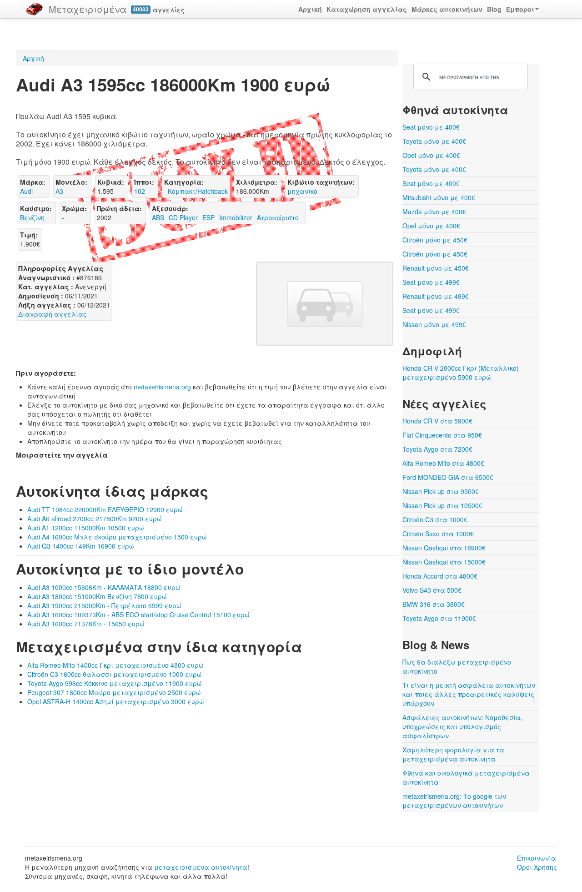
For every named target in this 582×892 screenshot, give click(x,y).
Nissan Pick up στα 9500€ (440, 491)
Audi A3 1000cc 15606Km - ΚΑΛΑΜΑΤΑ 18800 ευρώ (104, 587)
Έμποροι (520, 9)
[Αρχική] (34, 9)
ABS (158, 217)
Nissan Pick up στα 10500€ (442, 505)
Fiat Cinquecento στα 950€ (442, 434)
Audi (26, 191)
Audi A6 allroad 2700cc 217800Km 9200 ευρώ (94, 518)
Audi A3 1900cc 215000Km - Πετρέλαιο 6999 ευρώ (104, 605)
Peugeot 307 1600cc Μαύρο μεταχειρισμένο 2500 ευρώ (114, 692)
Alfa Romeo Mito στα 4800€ (443, 463)
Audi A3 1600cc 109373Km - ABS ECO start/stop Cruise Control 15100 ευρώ (138, 614)
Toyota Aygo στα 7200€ (437, 449)
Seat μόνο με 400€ (431, 126)
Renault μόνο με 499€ (435, 296)
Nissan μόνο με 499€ (434, 324)
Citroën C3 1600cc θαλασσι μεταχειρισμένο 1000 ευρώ (114, 674)
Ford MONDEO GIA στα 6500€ (447, 477)
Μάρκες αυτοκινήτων (446, 9)
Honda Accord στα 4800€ (439, 575)
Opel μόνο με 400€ (431, 155)
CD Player (183, 217)
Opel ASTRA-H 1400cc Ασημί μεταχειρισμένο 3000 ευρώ (115, 701)
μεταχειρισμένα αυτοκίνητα (200, 867)
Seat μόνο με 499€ (431, 282)
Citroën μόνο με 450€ (434, 239)
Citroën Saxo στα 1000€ (438, 533)
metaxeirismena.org (162, 386)
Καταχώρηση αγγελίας (366, 9)
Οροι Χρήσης (537, 867)
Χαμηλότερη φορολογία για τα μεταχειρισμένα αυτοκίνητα (453, 754)
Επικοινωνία (536, 857)
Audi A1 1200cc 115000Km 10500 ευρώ (85, 527)
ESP (208, 217)
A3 (59, 191)
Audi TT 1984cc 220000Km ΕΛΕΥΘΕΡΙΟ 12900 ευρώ (105, 509)
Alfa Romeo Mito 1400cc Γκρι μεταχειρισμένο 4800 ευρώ (115, 665)
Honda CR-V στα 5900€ (437, 420)
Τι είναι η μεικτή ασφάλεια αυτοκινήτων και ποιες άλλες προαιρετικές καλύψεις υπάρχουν (468, 694)
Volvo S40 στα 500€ (432, 590)
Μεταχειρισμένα (87, 8)
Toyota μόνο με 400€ (434, 141)
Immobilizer (235, 217)
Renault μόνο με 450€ (435, 267)
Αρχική (310, 9)
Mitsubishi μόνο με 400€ (438, 197)
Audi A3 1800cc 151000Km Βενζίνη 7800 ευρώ (97, 596)
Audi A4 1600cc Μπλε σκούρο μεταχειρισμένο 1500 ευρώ (117, 536)
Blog (494, 9)
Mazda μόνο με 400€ (434, 211)
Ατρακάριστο (278, 217)
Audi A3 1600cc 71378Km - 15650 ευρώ (86, 623)
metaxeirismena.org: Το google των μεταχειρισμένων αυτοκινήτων (454, 800)
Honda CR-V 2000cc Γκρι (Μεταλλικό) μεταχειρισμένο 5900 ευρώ (460, 372)
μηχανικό (302, 191)
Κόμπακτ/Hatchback (196, 191)
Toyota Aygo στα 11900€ (439, 618)
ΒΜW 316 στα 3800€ (433, 604)
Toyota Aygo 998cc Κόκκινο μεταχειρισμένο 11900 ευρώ (114, 683)
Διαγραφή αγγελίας (52, 313)
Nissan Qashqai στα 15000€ (444, 561)
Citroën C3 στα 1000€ (434, 519)
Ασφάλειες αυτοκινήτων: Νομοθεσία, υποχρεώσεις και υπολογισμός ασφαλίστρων (462, 726)
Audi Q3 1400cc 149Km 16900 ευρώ (80, 545)
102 (139, 191)
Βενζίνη (32, 217)
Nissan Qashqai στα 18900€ (444, 547)
